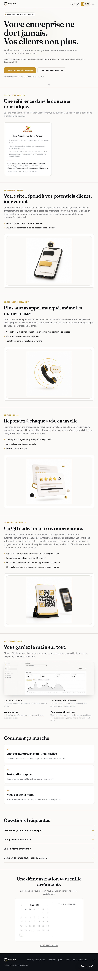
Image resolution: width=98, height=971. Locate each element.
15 (43, 921)
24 (21, 930)
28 (39, 930)
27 (34, 930)
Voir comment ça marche (51, 70)
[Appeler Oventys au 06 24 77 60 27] (72, 4)
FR (88, 4)
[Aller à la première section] (49, 84)
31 (21, 934)
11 (26, 921)
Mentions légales (55, 960)
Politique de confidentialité (76, 960)
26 (30, 930)
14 (39, 921)
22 (43, 926)
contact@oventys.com (36, 960)
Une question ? (87, 966)
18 (26, 926)
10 (21, 921)
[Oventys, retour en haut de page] (10, 3)
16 (47, 921)
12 (30, 921)
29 (43, 930)
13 (34, 921)
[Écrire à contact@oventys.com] (78, 4)
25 (26, 930)
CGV (92, 960)
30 (47, 930)
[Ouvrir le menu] (92, 3)
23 (47, 926)
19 (30, 926)
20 (34, 926)
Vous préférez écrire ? (49, 945)
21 (39, 926)
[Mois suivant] (47, 905)
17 (21, 926)
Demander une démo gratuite (20, 70)
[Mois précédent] (21, 905)
